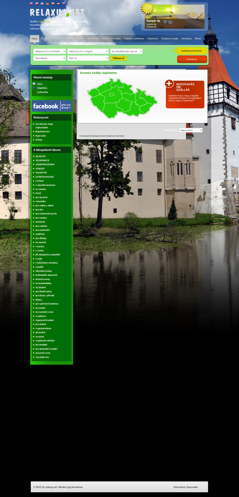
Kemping (186, 38)
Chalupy (70, 38)
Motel (198, 38)
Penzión (116, 38)
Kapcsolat (192, 487)
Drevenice (56, 38)
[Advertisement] (52, 424)
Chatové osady (169, 38)
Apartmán (93, 38)
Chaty (44, 38)
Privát (81, 38)
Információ (179, 487)
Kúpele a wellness (134, 38)
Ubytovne (152, 38)
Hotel (105, 38)
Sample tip (153, 20)
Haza (34, 38)
